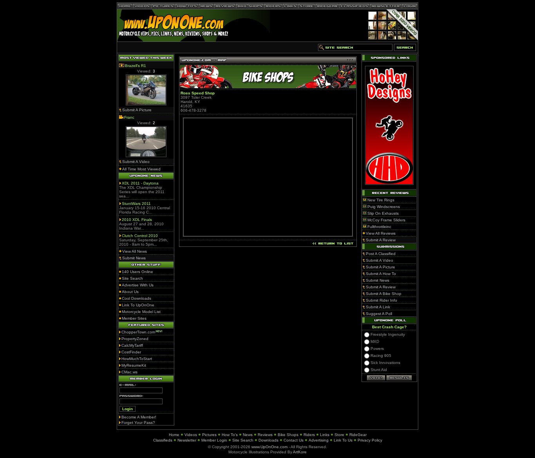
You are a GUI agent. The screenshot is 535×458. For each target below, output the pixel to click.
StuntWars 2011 (136, 203)
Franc (129, 117)
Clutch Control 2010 (140, 236)
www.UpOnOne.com (269, 447)
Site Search (242, 440)
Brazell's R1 (135, 65)
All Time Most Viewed (141, 169)
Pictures (209, 435)
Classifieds (162, 440)
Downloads (268, 440)
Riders (309, 435)
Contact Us (294, 440)
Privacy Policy (370, 440)
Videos (190, 435)
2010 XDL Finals (137, 219)
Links (324, 435)
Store (339, 435)
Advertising (319, 440)
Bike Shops (288, 435)
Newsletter (186, 440)
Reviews (265, 435)
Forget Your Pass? (138, 422)
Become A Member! (138, 417)
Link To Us (343, 440)
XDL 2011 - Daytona (140, 183)
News (248, 435)
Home (174, 435)
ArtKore (300, 452)
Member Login (214, 440)
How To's (230, 435)
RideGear (358, 435)
